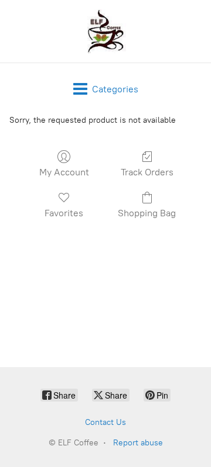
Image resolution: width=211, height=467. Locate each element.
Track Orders (147, 172)
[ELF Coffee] (105, 31)
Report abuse (138, 443)
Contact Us (105, 422)
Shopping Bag (147, 213)
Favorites (64, 213)
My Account (64, 172)
